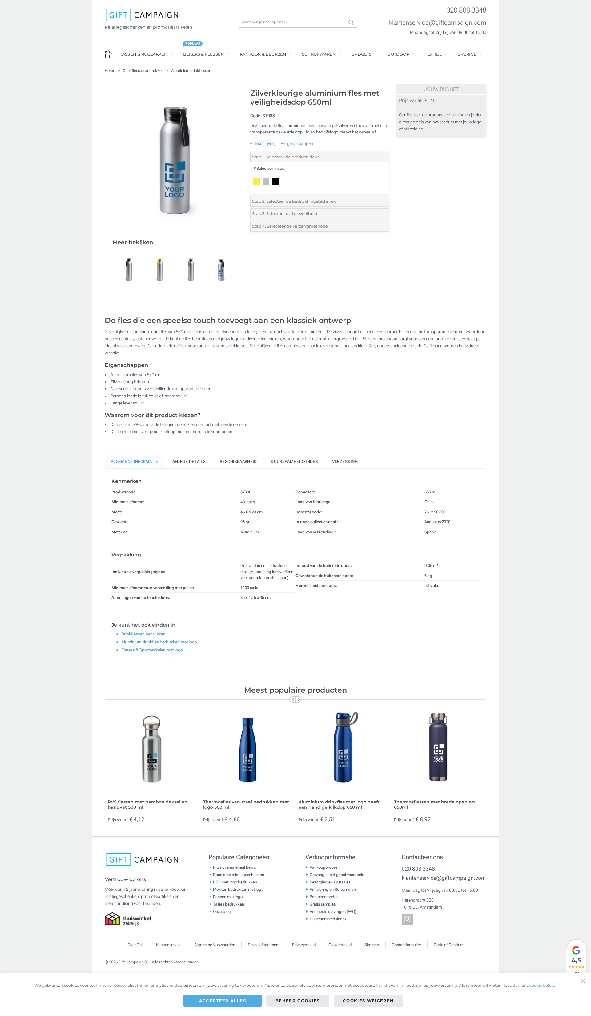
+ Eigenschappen (297, 143)
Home (110, 70)
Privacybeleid (304, 944)
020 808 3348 (466, 10)
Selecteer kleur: (268, 168)
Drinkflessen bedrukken (144, 70)
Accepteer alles (222, 1000)
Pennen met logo (228, 896)
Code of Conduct (449, 944)
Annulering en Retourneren (333, 889)
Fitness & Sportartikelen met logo (152, 649)
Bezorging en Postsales (330, 881)
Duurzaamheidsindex (294, 461)
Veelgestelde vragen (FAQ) (333, 911)
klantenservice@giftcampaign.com (437, 22)
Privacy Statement (263, 944)
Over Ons (135, 944)
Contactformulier (406, 944)
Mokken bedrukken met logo (238, 889)
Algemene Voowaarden (214, 944)
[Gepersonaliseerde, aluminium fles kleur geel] (174, 159)
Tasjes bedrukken (228, 904)
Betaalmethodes (324, 896)
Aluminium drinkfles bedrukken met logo (159, 641)
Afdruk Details (189, 461)
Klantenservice (169, 944)
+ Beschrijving (263, 143)
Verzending (345, 461)
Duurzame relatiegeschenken (238, 874)
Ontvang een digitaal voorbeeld (337, 874)
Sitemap (371, 944)
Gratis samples (323, 904)
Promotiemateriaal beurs (234, 867)
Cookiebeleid (340, 944)
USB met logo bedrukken (235, 881)
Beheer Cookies (297, 1000)
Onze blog (222, 911)
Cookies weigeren (368, 1000)
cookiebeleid (542, 985)
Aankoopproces (323, 867)
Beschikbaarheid (238, 461)
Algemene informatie (134, 461)
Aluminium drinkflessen (191, 70)
